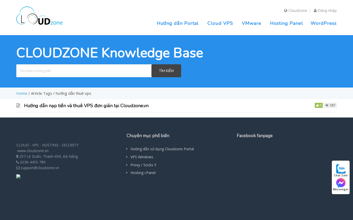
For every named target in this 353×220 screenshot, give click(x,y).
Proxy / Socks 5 (143, 164)
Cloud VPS (220, 23)
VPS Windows (142, 156)
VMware (251, 23)
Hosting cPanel (143, 172)
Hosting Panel (286, 23)
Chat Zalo (341, 175)
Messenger (341, 189)
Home (21, 93)
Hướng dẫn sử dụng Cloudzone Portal (162, 148)
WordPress (324, 23)
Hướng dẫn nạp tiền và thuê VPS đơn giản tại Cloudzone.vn (86, 106)
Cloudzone (297, 10)
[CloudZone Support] (39, 25)
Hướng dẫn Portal (178, 23)
